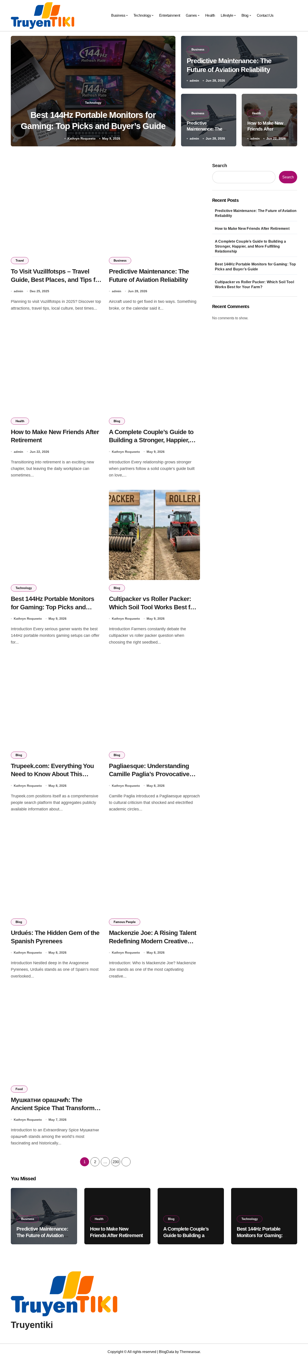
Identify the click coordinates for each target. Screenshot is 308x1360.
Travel (20, 260)
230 (116, 1162)
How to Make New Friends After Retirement (265, 129)
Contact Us (265, 15)
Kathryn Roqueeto (81, 138)
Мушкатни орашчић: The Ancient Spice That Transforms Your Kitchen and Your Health (54, 1108)
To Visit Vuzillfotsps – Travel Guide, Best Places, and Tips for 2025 (56, 279)
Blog (244, 15)
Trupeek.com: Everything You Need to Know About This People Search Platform (52, 774)
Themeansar (190, 1352)
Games (191, 15)
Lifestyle (227, 15)
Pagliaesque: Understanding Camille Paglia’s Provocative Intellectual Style (149, 774)
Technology (142, 15)
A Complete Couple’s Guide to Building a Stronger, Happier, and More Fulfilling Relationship (153, 440)
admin (194, 80)
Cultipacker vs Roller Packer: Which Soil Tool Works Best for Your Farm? (152, 607)
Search (219, 165)
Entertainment (169, 15)
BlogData (166, 1352)
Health (210, 15)
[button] (167, 92)
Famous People (125, 922)
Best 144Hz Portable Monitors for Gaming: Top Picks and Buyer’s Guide (52, 607)
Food (19, 1089)
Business (118, 15)
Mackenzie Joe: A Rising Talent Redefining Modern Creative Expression (152, 941)
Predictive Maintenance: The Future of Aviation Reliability (256, 213)
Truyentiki (32, 1325)
